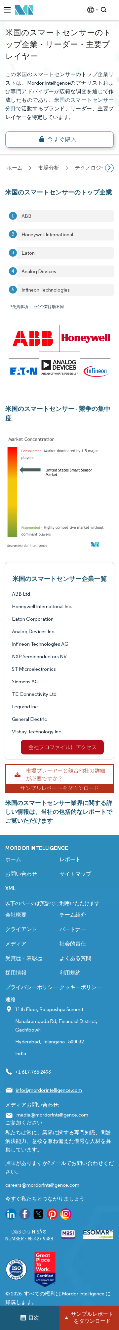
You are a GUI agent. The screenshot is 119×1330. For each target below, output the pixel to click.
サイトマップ (75, 874)
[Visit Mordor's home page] (24, 10)
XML (10, 888)
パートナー (73, 929)
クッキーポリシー (81, 987)
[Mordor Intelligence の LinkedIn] (11, 1215)
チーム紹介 (73, 915)
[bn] (59, 139)
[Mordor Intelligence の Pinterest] (52, 1215)
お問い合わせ (21, 874)
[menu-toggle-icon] (7, 9)
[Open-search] (104, 10)
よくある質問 (75, 958)
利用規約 (70, 973)
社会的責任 (73, 944)
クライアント (21, 929)
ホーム (13, 859)
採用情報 (15, 973)
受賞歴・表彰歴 (23, 958)
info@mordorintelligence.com (49, 1090)
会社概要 (15, 915)
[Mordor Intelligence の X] (38, 1215)
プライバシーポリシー (31, 987)
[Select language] (91, 10)
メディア (15, 944)
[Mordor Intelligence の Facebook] (24, 1215)
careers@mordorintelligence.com (42, 1185)
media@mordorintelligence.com (52, 1115)
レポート (70, 859)
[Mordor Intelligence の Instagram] (65, 1215)
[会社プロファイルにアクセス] (62, 747)
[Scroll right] (109, 168)
